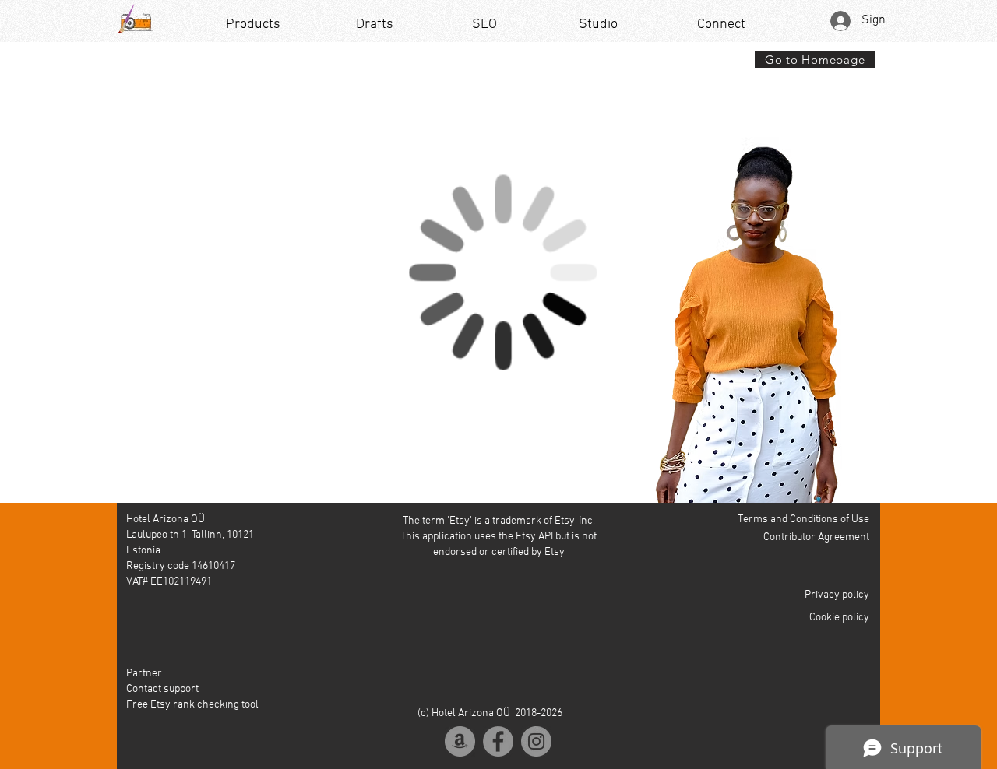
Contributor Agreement (816, 537)
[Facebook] (498, 741)
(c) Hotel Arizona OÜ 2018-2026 (489, 713)
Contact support (162, 689)
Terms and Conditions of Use (803, 519)
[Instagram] (536, 741)
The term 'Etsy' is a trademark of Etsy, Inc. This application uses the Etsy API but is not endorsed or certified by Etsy (498, 536)
